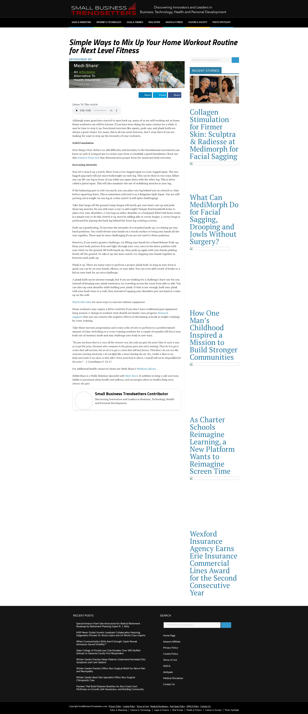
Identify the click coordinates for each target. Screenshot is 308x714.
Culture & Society (197, 22)
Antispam (168, 672)
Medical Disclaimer (173, 678)
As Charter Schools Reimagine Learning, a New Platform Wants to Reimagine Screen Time (212, 445)
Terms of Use (170, 660)
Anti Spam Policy (177, 707)
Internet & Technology (108, 22)
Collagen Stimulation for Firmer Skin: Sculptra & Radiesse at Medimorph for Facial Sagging (214, 134)
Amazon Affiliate (171, 642)
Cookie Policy (170, 654)
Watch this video (81, 302)
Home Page (169, 635)
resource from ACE (88, 157)
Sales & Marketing (81, 22)
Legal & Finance (135, 22)
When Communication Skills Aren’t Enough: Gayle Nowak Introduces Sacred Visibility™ (106, 643)
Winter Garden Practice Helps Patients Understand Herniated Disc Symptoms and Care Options (111, 661)
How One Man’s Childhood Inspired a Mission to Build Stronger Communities (214, 335)
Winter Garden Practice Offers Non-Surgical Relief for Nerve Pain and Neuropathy (110, 670)
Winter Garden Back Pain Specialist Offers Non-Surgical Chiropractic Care (105, 679)
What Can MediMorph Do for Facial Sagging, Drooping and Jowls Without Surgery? (214, 219)
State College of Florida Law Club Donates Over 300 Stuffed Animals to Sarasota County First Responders (108, 652)
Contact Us (169, 684)
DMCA (166, 666)
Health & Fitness (174, 22)
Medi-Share (131, 376)
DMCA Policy (193, 707)
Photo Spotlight (222, 22)
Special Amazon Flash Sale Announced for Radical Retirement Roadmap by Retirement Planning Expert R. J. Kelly (108, 625)
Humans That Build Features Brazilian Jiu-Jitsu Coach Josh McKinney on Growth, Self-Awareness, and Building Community (110, 688)
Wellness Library (146, 368)
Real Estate (154, 22)
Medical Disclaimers (159, 707)
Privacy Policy (170, 648)
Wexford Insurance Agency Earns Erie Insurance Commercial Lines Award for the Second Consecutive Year (213, 563)
